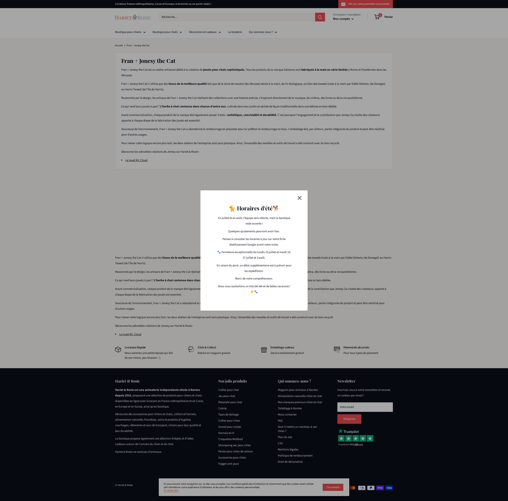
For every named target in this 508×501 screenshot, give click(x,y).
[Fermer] (300, 198)
